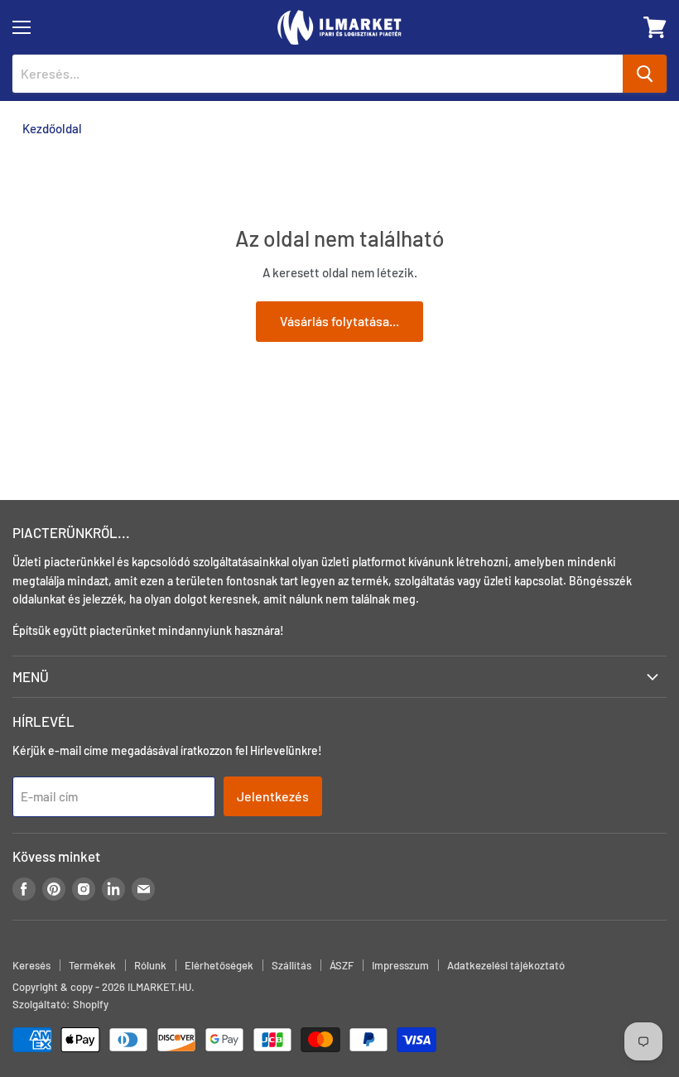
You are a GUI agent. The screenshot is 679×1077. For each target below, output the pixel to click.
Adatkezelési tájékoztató (506, 965)
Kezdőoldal (52, 129)
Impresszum (400, 965)
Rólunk (150, 965)
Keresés (31, 965)
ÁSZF (342, 965)
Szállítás (291, 965)
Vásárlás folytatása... (339, 321)
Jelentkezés (273, 796)
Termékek (92, 965)
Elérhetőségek (219, 965)
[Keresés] (645, 74)
